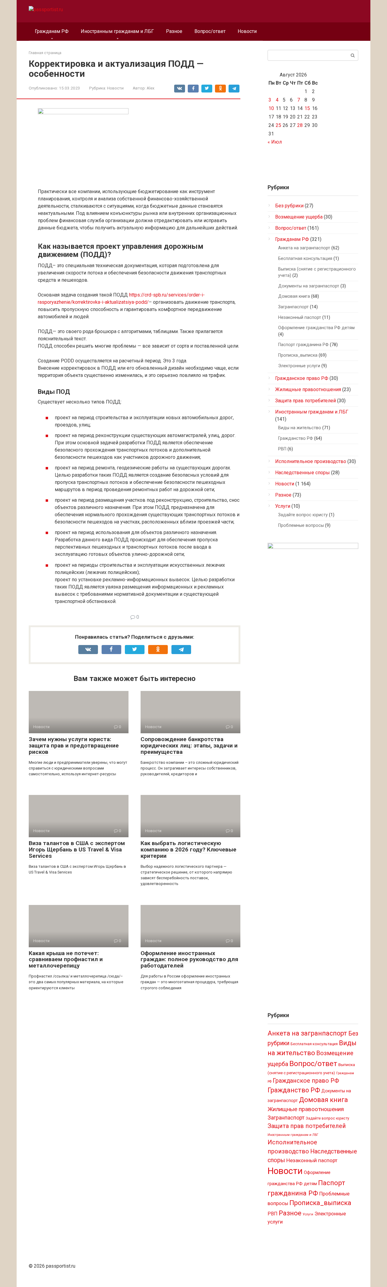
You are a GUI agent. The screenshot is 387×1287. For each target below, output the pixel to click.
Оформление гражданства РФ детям (316, 327)
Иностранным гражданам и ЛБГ (117, 31)
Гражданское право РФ (301, 378)
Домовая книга (294, 296)
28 (300, 125)
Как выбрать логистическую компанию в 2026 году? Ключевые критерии (188, 849)
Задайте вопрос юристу (303, 514)
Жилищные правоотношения (308, 389)
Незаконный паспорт (299, 317)
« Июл (275, 142)
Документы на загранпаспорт (308, 286)
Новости (247, 31)
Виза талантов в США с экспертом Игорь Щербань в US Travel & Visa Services (77, 849)
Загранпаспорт (293, 307)
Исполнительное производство (310, 461)
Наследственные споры (302, 472)
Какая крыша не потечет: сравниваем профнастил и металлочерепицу (66, 959)
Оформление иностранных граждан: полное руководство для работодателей (189, 959)
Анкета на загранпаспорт (304, 248)
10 (271, 108)
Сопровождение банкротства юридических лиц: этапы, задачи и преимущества (189, 745)
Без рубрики (289, 206)
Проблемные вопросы (301, 525)
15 (307, 108)
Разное (174, 31)
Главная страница (45, 52)
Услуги (282, 506)
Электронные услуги (299, 365)
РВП (282, 449)
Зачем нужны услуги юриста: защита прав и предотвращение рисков (74, 745)
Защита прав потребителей (305, 401)
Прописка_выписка (297, 355)
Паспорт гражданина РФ (303, 344)
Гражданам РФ (52, 31)
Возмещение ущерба (299, 217)
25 (278, 125)
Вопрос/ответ (210, 31)
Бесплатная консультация (305, 258)
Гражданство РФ (295, 438)
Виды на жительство (299, 427)
